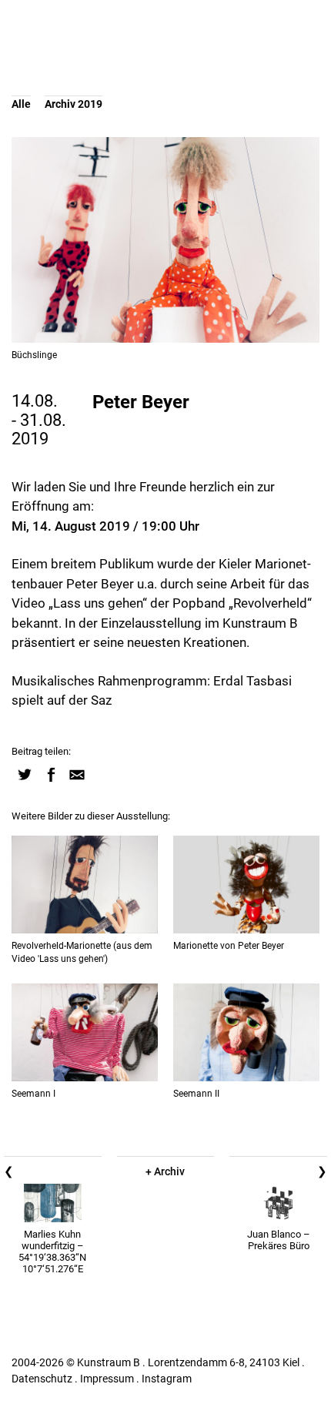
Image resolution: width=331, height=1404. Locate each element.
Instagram (167, 1378)
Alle (21, 104)
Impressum (107, 1378)
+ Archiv (165, 1171)
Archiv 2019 (73, 104)
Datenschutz (42, 1378)
